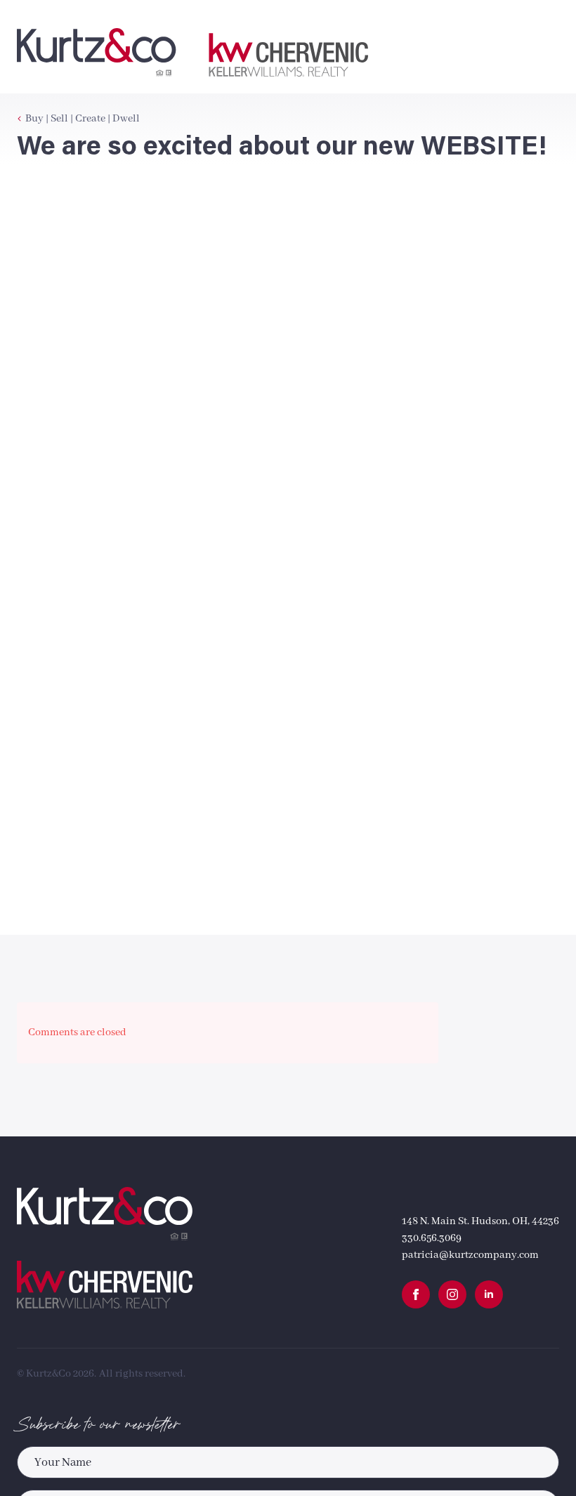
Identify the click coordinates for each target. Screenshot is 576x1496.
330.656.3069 (432, 1238)
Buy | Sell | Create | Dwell (82, 118)
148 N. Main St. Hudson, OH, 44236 (480, 1221)
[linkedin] (489, 1294)
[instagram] (452, 1294)
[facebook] (416, 1294)
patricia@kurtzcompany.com (470, 1255)
